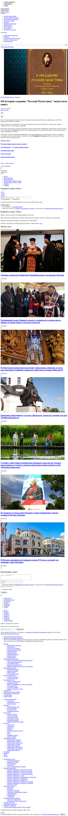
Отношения (7, 690)
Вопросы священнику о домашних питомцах (20, 774)
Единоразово (6, 199)
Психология (7, 712)
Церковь (6, 184)
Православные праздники (11, 659)
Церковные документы (10, 804)
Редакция (7, 166)
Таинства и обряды (9, 786)
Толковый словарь (12, 735)
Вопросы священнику (10, 23)
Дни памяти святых (12, 663)
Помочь (7, 8)
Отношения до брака (13, 718)
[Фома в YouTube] (7, 604)
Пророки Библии (12, 651)
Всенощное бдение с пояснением (16, 801)
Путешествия (8, 695)
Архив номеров (8, 620)
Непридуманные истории (11, 17)
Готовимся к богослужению (12, 798)
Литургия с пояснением (14, 799)
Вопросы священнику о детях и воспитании (19, 684)
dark (4, 110)
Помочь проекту (5, 205)
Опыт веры (10, 700)
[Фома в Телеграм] (7, 601)
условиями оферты (17, 207)
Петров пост (10, 765)
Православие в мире (10, 738)
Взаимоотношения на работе (15, 721)
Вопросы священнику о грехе (15, 775)
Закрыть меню (5, 10)
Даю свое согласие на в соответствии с (33, 208)
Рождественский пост (13, 760)
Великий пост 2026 (12, 762)
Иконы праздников (12, 671)
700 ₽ (2, 192)
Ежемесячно (16, 199)
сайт (21, 126)
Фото (5, 754)
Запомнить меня (7, 589)
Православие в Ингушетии (15, 747)
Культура (6, 723)
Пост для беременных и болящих (16, 766)
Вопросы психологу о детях (15, 689)
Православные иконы (10, 668)
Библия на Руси (11, 656)
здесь (40, 202)
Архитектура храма (12, 677)
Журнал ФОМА (5, 97)
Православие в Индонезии (14, 748)
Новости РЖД (8, 696)
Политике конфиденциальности (50, 814)
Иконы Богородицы (13, 669)
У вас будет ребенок (13, 687)
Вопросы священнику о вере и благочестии (19, 769)
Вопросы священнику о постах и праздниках (20, 666)
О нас (5, 610)
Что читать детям (12, 686)
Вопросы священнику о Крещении (17, 780)
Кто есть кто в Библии (13, 648)
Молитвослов (8, 25)
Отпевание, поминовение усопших (17, 792)
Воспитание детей (9, 680)
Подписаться (20, 629)
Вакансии (7, 617)
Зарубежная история (13, 711)
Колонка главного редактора (12, 692)
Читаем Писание (12, 653)
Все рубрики (7, 28)
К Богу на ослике (6, 154)
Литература (10, 726)
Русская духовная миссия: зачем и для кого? (14, 144)
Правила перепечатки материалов (13, 638)
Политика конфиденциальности (13, 636)
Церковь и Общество (10, 805)
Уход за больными (12, 715)
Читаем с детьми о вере (10, 40)
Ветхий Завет (11, 647)
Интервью (7, 751)
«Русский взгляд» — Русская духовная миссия (14, 147)
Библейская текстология (14, 650)
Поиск (6, 5)
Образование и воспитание (11, 693)
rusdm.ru (11, 163)
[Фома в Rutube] (6, 606)
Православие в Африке (13, 741)
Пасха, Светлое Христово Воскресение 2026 (20, 660)
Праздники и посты (9, 759)
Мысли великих (11, 736)
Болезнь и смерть (12, 714)
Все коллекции (8, 41)
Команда (6, 616)
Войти (12, 47)
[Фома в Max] (6, 607)
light (2, 110)
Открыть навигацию (10, 2)
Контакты (7, 614)
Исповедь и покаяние (13, 790)
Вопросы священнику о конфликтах (17, 778)
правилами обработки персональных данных (38, 632)
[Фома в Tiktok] (6, 603)
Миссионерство (8, 179)
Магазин (6, 611)
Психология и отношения (11, 19)
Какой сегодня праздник (11, 35)
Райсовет (6, 37)
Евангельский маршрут (8, 157)
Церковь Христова (9, 802)
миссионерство (8, 178)
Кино (8, 732)
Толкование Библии (13, 654)
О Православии (11, 703)
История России (12, 709)
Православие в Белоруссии (15, 742)
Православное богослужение (12, 38)
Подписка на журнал (10, 29)
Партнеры (7, 619)
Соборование (11, 795)
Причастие (10, 789)
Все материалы (8, 26)
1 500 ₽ (3, 194)
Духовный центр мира (7, 150)
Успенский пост (11, 763)
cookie (19, 639)
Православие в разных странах (12, 181)
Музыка (9, 729)
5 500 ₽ (3, 195)
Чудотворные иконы (13, 674)
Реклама (6, 613)
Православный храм (10, 675)
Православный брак (13, 720)
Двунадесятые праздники (14, 662)
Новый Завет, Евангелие (14, 645)
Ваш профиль (8, 4)
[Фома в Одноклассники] (9, 600)
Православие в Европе (13, 745)
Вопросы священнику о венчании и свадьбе (19, 771)
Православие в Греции (13, 744)
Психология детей (12, 683)
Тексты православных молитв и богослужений (17, 807)
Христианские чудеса (13, 702)
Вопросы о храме (12, 784)
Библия (6, 644)
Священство (10, 796)
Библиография (11, 657)
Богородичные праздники (14, 665)
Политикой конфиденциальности (53, 208)
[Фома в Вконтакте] (7, 598)
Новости (6, 22)
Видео (6, 756)
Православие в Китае (13, 750)
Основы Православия (10, 16)
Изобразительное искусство (15, 730)
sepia (7, 110)
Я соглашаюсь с (13, 207)
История (6, 705)
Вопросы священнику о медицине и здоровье (20, 783)
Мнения (6, 753)
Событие (17, 97)
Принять (63, 814)
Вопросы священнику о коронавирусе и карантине (21, 777)
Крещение (10, 787)
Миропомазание (12, 793)
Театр (8, 733)
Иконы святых (11, 672)
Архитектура (11, 724)
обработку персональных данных (24, 208)
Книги (6, 176)
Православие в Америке (14, 739)
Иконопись (10, 727)
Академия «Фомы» (9, 20)
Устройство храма (12, 678)
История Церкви (12, 708)
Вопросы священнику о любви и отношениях (20, 781)
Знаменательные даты (13, 706)
